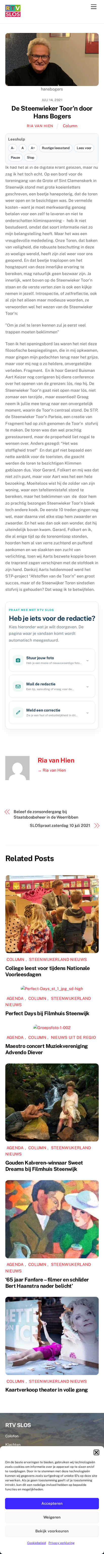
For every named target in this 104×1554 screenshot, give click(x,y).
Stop (30, 157)
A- (12, 148)
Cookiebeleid (36, 1543)
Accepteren (52, 1503)
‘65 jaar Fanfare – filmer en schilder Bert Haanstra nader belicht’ (47, 1282)
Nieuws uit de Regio (73, 1037)
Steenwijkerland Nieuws (58, 959)
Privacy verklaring (61, 1543)
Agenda (15, 998)
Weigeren (52, 1517)
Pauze (15, 157)
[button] (96, 1452)
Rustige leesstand (56, 148)
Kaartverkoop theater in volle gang (46, 1390)
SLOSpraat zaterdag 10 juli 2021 (60, 825)
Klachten (12, 1444)
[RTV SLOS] (12, 14)
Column (70, 125)
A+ (33, 148)
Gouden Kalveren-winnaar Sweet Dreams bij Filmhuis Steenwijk (44, 1166)
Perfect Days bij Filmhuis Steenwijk (47, 1013)
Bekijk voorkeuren (52, 1531)
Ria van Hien (40, 126)
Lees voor (84, 148)
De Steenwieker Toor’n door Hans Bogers (51, 112)
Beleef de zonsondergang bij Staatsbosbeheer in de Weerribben (46, 814)
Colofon (11, 1436)
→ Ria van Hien (52, 770)
